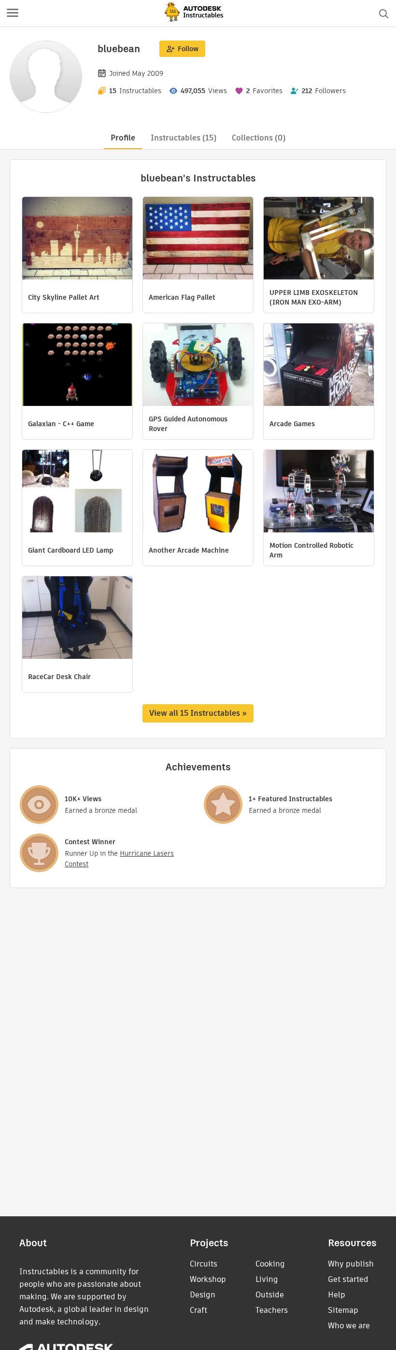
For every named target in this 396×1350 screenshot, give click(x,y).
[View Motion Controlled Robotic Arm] (319, 492)
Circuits (203, 1263)
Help (336, 1294)
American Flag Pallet (182, 297)
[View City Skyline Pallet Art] (77, 239)
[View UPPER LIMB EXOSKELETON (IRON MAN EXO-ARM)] (319, 239)
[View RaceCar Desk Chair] (77, 618)
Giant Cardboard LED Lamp (70, 550)
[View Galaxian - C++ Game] (77, 365)
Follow (188, 49)
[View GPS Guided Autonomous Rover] (198, 365)
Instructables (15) (183, 137)
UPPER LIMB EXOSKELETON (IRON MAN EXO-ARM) (313, 297)
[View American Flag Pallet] (198, 239)
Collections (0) (258, 137)
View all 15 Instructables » (198, 713)
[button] (12, 13)
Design (202, 1294)
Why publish (351, 1263)
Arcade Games (292, 424)
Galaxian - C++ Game (61, 424)
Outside (269, 1294)
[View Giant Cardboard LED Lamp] (77, 492)
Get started (348, 1279)
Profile (123, 137)
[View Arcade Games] (319, 365)
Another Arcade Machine (189, 550)
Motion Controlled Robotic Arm (311, 550)
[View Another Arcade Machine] (198, 492)
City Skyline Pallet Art (63, 297)
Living (266, 1279)
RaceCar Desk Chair (59, 677)
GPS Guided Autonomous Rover (188, 423)
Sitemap (343, 1310)
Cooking (270, 1263)
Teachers (271, 1310)
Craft (198, 1310)
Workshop (208, 1279)
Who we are (349, 1325)
